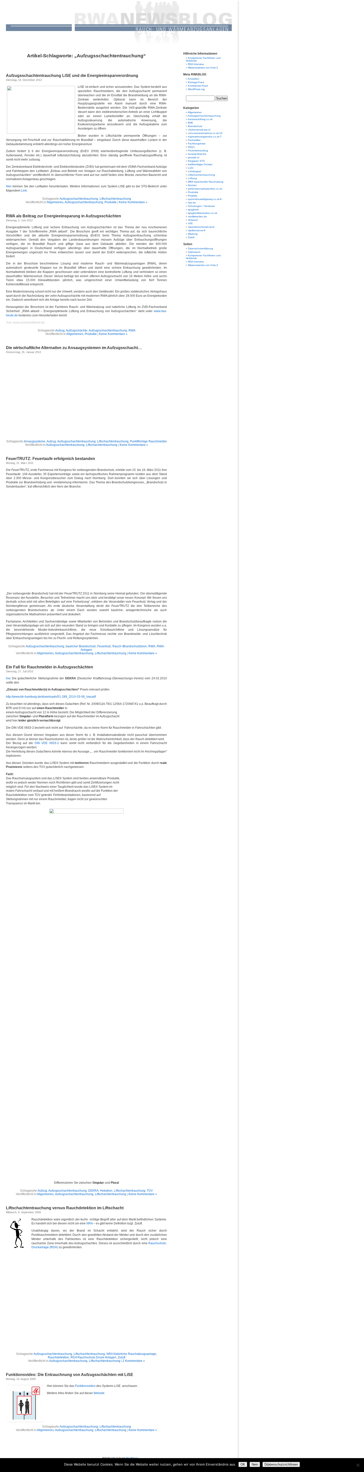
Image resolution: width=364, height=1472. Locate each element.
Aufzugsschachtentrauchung (79, 198)
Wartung (193, 233)
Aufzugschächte (76, 330)
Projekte (192, 195)
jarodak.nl (193, 157)
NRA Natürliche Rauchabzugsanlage (131, 1354)
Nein (255, 1464)
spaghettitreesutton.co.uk (202, 213)
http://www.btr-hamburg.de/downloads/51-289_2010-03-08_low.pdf (51, 696)
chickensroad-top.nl (199, 129)
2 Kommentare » (134, 1361)
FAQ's (191, 147)
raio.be (192, 202)
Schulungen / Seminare (201, 206)
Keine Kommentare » (133, 202)
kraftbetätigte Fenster (200, 164)
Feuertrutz (104, 646)
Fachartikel (194, 140)
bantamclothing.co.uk (200, 119)
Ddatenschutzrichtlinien (281, 1464)
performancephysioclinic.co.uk (205, 188)
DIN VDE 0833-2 (47, 743)
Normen (192, 185)
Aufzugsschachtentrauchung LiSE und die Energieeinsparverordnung (72, 75)
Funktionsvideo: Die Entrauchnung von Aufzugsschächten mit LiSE (69, 1375)
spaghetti (193, 209)
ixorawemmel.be (197, 154)
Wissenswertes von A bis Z (203, 67)
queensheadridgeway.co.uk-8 (205, 199)
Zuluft (121, 1357)
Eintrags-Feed (196, 82)
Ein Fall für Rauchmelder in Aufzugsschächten (49, 667)
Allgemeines (55, 202)
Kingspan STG (196, 161)
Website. (99, 1393)
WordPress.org (196, 89)
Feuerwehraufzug (198, 150)
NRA (89, 1223)
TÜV (150, 1190)
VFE (190, 223)
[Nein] (357, 1465)
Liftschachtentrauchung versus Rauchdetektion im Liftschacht (65, 1208)
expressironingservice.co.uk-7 (205, 136)
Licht (190, 167)
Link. (24, 190)
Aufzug (60, 330)
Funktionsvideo (85, 1386)
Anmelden (193, 78)
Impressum (194, 252)
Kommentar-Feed (198, 85)
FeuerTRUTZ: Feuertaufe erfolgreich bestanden (50, 459)
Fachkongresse (197, 143)
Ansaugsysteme (34, 441)
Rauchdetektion (58, 1357)
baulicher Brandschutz (81, 646)
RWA (132, 330)
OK (242, 1464)
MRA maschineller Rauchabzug (205, 181)
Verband (193, 220)
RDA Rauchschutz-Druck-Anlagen (93, 1357)
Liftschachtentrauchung (115, 198)
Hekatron (106, 1190)
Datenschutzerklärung (200, 248)
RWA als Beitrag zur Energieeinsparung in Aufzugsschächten (63, 216)
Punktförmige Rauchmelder (148, 441)
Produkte (110, 202)
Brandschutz (195, 126)
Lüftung (192, 178)
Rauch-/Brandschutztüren (129, 646)
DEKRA (93, 1190)
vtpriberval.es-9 (196, 230)
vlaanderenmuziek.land (201, 227)
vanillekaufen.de (197, 216)
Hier (9, 186)
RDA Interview (196, 64)
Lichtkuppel (194, 171)
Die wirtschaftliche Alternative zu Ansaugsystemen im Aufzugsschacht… (74, 348)
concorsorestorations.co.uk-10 (205, 133)
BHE (190, 122)
